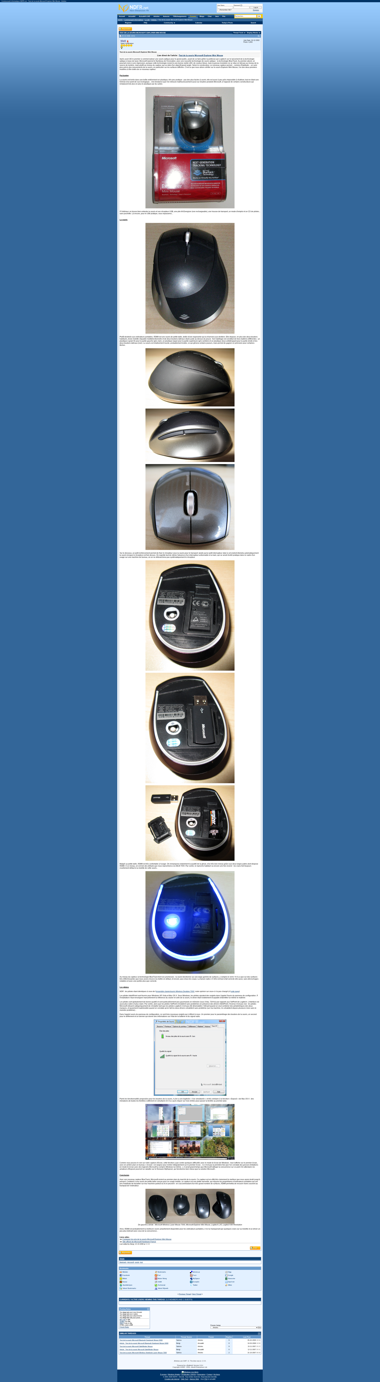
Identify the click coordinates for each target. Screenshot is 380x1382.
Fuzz (195, 1275)
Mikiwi (124, 1278)
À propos (163, 1374)
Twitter (195, 1285)
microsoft (130, 1262)
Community (168, 23)
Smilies (122, 1321)
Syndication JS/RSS (188, 1374)
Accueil (122, 16)
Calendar (198, 23)
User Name (220, 5)
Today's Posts (227, 23)
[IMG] (122, 1323)
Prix (223, 16)
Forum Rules (124, 1327)
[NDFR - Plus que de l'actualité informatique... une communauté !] (190, 8)
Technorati (161, 1285)
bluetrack (123, 1262)
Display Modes (252, 33)
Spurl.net (231, 1282)
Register (128, 23)
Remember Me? (225, 10)
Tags (122, 1259)
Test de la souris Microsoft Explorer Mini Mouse (201, 55)
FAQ (145, 23)
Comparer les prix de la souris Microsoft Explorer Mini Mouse (146, 1239)
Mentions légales (174, 1374)
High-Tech (184, 1379)
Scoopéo (196, 1282)
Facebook (126, 1275)
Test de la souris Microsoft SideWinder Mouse (136, 1346)
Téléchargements (179, 16)
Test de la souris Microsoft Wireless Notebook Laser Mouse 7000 (143, 1352)
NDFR (120, 20)
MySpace (196, 1278)
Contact (209, 1374)
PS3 (205, 1379)
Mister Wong (162, 1278)
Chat (210, 16)
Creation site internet (172, 1379)
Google (230, 1275)
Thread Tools (238, 33)
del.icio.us (196, 1272)
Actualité (131, 16)
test (141, 1262)
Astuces (166, 16)
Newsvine (231, 1278)
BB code (123, 1320)
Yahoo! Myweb (163, 1288)
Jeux (217, 16)
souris (137, 1262)
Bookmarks (162, 1272)
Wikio (230, 1285)
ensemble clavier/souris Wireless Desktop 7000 (175, 991)
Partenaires (201, 1374)
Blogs (202, 16)
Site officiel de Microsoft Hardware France (139, 1242)
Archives (217, 1374)
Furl (159, 1275)
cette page (235, 991)
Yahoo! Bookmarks (129, 1288)
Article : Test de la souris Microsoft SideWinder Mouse (139, 1349)
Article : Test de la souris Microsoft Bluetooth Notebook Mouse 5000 (144, 1343)
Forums (193, 16)
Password (237, 5)
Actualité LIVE (144, 16)
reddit (160, 1282)
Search (253, 23)
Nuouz (124, 1282)
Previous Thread (185, 1294)
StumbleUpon (127, 1285)
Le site (147, 20)
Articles (156, 16)
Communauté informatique (133, 20)
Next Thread (196, 1294)
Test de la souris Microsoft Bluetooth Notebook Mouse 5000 (141, 1340)
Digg (229, 1272)
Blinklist (125, 1272)
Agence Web (194, 1379)
